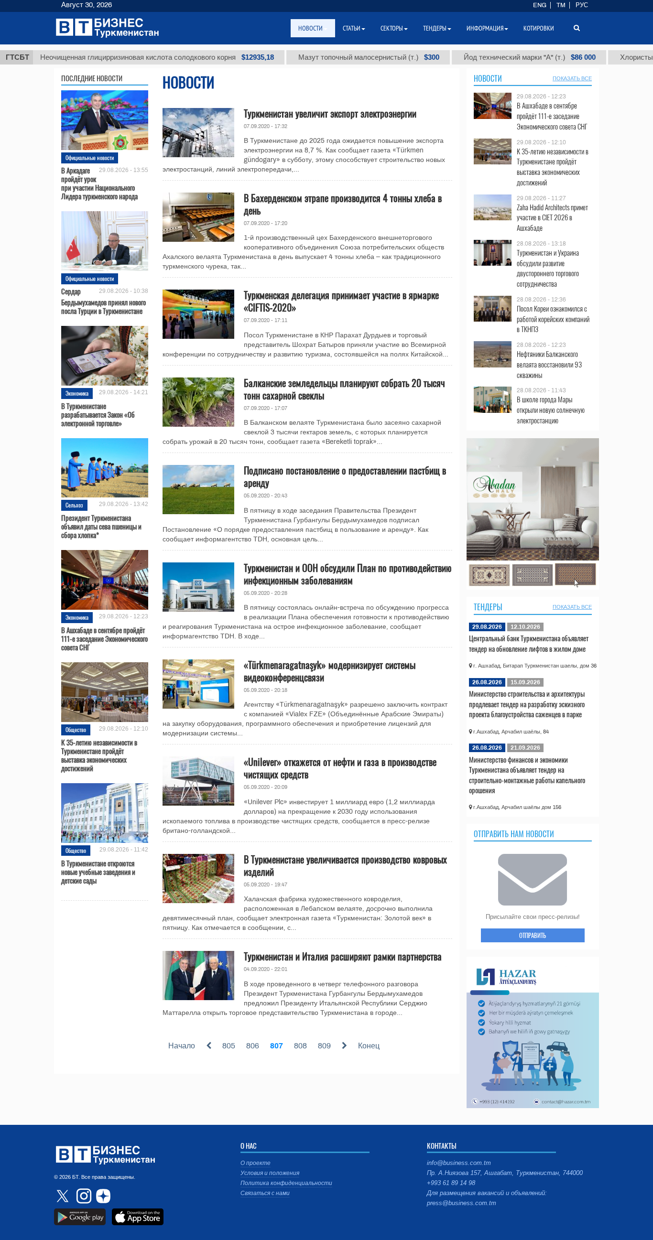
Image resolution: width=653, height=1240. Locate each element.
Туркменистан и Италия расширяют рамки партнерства (343, 956)
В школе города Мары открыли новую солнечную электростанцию (551, 409)
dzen (101, 1196)
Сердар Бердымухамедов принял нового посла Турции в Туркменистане (103, 301)
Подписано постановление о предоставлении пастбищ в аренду (345, 476)
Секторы (392, 28)
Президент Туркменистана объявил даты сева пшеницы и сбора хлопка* (101, 526)
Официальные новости (89, 157)
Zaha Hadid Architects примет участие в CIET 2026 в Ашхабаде (552, 217)
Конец (369, 1046)
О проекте (255, 1163)
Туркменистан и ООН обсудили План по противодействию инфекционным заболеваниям (347, 573)
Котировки (538, 28)
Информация (485, 28)
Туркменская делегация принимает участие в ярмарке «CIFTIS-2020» (341, 301)
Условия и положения (269, 1173)
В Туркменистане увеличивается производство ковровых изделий (345, 865)
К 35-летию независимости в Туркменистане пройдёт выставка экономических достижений (99, 755)
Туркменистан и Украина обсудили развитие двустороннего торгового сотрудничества (548, 268)
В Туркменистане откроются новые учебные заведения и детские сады (98, 871)
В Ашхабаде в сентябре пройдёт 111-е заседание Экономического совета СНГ (104, 638)
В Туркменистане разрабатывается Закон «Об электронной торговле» (98, 414)
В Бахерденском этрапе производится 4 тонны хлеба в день (343, 204)
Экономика (76, 393)
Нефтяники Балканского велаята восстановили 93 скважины (549, 364)
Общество (75, 729)
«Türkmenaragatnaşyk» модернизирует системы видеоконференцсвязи (329, 670)
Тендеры (488, 607)
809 (324, 1046)
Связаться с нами (265, 1193)
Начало (181, 1046)
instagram (82, 1196)
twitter (63, 1196)
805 (228, 1046)
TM (561, 5)
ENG (539, 5)
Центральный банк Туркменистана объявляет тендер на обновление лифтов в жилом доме (528, 643)
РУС (582, 5)
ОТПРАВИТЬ (532, 935)
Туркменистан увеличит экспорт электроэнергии (330, 113)
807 (276, 1046)
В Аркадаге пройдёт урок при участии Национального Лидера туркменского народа (99, 183)
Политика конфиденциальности (286, 1183)
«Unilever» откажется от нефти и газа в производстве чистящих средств (340, 767)
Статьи (351, 28)
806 (252, 1046)
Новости (488, 78)
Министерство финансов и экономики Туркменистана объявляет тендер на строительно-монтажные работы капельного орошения (527, 775)
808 (300, 1046)
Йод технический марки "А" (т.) (487, 57)
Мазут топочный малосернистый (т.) (325, 57)
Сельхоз (74, 505)
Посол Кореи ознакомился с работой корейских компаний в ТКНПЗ (553, 318)
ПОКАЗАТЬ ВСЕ (572, 78)
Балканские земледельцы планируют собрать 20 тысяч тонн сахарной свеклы (344, 389)
